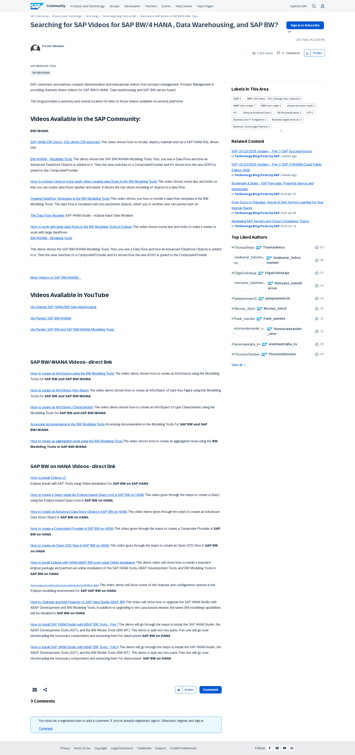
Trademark (144, 748)
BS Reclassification (288, 112)
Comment (46, 728)
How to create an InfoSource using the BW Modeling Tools (72, 373)
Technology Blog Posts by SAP (119, 16)
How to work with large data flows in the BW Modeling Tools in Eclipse (81, 227)
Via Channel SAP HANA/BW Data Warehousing (63, 307)
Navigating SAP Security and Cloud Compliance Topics (270, 221)
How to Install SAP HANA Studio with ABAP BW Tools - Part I (74, 624)
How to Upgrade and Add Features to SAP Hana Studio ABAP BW (77, 602)
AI (234, 112)
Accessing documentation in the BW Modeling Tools (67, 424)
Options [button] (288, 32)
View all (237, 365)
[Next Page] (281, 130)
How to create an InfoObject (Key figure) (59, 390)
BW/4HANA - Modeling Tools (51, 159)
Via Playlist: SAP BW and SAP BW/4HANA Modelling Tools (72, 329)
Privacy (65, 748)
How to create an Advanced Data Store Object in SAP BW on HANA (78, 511)
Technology (92, 16)
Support (160, 748)
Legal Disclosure (122, 748)
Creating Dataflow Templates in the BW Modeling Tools (70, 198)
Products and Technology (87, 6)
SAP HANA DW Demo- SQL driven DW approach (65, 142)
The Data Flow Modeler (47, 215)
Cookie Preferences (183, 748)
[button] (307, 53)
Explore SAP (298, 6)
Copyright (100, 748)
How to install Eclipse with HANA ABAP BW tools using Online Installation (82, 562)
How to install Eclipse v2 (48, 478)
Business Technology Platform (250, 126)
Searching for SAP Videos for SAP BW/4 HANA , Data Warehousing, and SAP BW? (154, 25)
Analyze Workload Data (256, 112)
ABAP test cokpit (270, 105)
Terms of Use (82, 748)
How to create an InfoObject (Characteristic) (61, 407)
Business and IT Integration (248, 119)
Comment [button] (210, 689)
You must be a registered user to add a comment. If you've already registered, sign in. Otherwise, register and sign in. (121, 720)
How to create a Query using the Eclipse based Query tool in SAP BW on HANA (87, 495)
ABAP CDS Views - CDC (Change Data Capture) (273, 98)
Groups (114, 6)
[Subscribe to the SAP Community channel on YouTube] (284, 748)
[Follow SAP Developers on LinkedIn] (292, 748)
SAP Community (39, 16)
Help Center (184, 6)
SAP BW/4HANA (41, 72)
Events (166, 6)
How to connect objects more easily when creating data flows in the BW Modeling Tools (93, 181)
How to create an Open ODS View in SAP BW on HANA (69, 545)
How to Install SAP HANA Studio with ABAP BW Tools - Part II (74, 647)
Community (55, 6)
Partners (151, 6)
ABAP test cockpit (243, 105)
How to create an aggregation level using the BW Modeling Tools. (76, 441)
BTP (309, 112)
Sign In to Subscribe (305, 25)
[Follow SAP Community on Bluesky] (277, 748)
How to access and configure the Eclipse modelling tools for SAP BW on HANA (64, 585)
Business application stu (286, 119)
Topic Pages (205, 6)
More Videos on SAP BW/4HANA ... (56, 277)
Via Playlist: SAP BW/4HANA (50, 318)
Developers (132, 6)
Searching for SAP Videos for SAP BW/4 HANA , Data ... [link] (169, 16)
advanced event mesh (300, 105)
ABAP (236, 98)
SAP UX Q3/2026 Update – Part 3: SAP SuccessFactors (272, 151)
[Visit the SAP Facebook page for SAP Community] (269, 748)
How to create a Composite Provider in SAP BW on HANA (72, 528)
